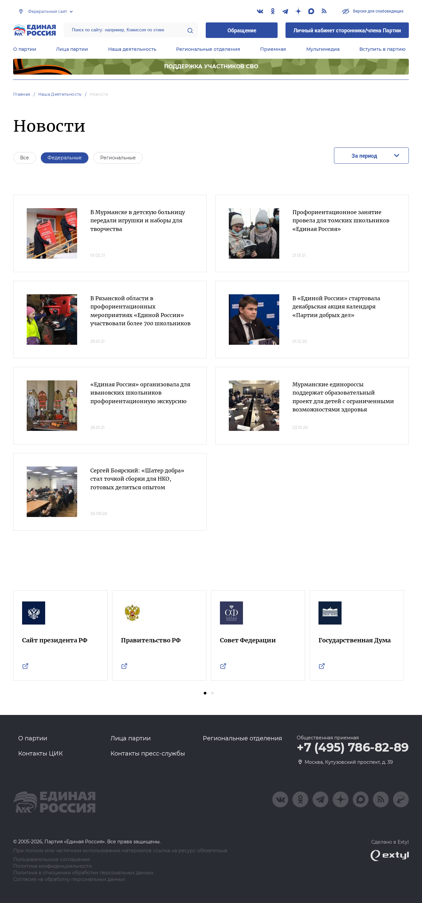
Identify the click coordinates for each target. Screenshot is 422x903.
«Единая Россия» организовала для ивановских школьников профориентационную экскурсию (140, 392)
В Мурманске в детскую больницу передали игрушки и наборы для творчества (137, 220)
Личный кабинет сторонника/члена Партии (347, 30)
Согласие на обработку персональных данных (69, 879)
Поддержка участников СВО (211, 66)
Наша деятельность (132, 49)
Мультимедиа (323, 49)
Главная (21, 94)
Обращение (241, 30)
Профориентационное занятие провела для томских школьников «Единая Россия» (340, 220)
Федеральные (64, 158)
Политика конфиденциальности (52, 866)
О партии (24, 49)
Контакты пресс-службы (147, 753)
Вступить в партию (382, 49)
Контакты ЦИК (40, 753)
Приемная (273, 49)
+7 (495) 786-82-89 (353, 748)
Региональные (118, 158)
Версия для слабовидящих (378, 11)
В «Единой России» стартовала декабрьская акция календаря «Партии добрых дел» (336, 306)
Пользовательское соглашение (51, 859)
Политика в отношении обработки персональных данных (83, 873)
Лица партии (72, 49)
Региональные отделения (208, 49)
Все (24, 158)
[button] (205, 693)
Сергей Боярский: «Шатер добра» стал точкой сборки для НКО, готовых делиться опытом (137, 479)
